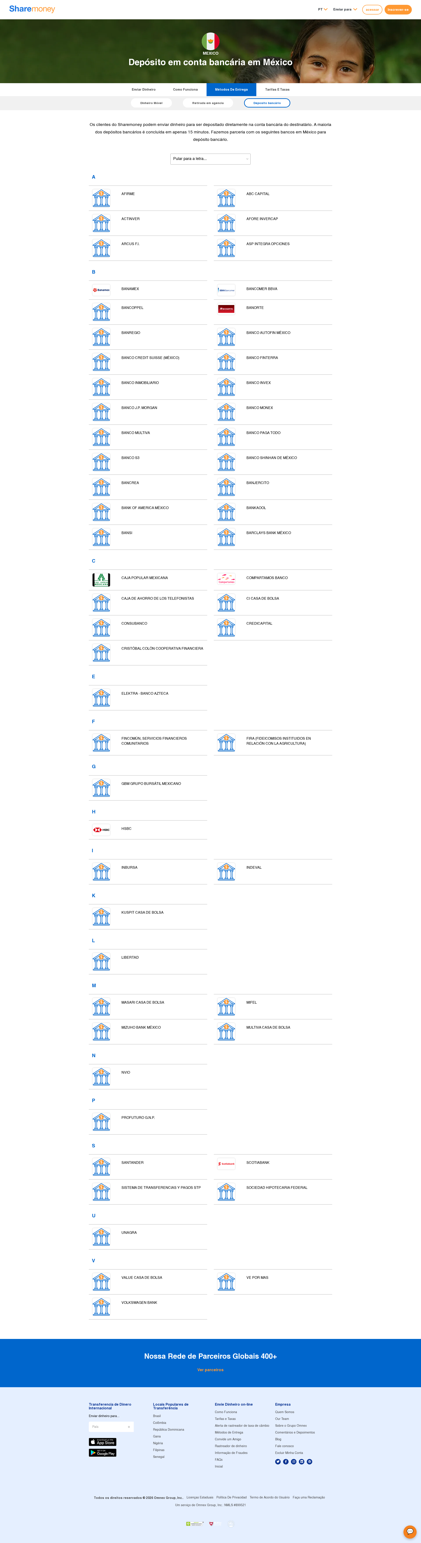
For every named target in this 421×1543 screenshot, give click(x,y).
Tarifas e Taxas (277, 89)
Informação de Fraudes (231, 1453)
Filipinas (158, 1450)
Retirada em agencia (208, 103)
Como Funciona (185, 89)
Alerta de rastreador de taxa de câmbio (242, 1426)
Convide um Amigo (228, 1439)
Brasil (157, 1416)
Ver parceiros (210, 1369)
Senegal (158, 1457)
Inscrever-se (398, 9)
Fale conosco (284, 1446)
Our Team (282, 1419)
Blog (278, 1439)
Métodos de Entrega (231, 89)
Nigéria (158, 1443)
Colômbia (159, 1423)
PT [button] (320, 9)
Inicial (219, 1467)
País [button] (95, 1427)
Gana (157, 1437)
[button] (345, 9)
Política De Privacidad (231, 1498)
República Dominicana (168, 1430)
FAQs (219, 1460)
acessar (372, 9)
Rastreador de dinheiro (231, 1446)
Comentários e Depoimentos (295, 1433)
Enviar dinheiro (144, 89)
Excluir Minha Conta (289, 1453)
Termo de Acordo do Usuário (270, 1498)
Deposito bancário (267, 103)
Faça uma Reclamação (309, 1498)
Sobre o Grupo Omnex (291, 1426)
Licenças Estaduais (200, 1498)
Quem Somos (284, 1412)
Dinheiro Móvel (151, 103)
